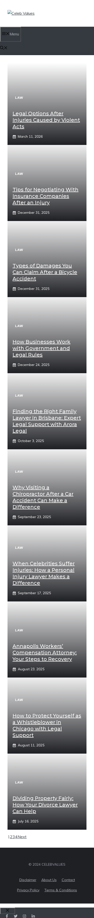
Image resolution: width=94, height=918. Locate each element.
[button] (4, 48)
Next (22, 836)
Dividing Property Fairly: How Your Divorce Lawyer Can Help (45, 804)
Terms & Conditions (60, 890)
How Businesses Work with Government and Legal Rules (41, 348)
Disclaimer (27, 880)
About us (49, 880)
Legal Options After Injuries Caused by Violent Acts (46, 120)
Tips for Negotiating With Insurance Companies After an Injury (45, 196)
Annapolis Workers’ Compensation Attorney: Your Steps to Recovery (45, 652)
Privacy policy (28, 890)
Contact (68, 880)
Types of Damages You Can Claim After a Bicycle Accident (45, 272)
